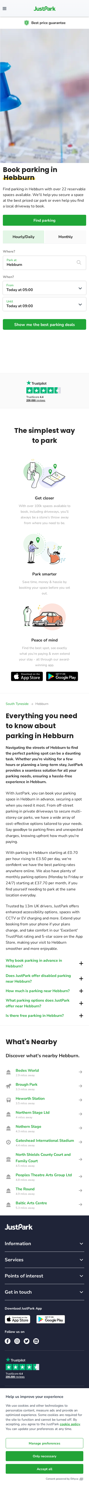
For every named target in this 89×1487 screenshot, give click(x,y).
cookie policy (70, 1424)
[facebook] (7, 1341)
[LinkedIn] (36, 1341)
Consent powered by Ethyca (62, 1479)
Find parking (44, 220)
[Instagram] (17, 1341)
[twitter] (26, 1341)
